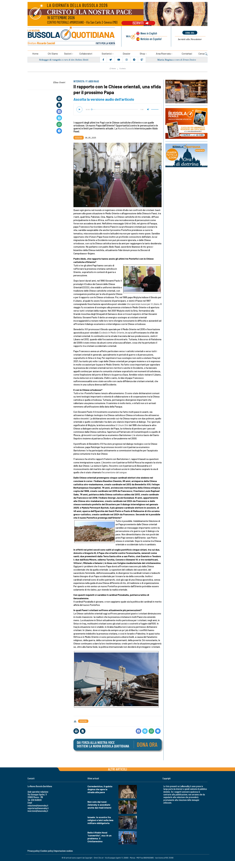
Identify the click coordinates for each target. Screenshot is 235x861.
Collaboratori (85, 53)
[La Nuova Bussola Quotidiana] (72, 36)
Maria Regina (165, 59)
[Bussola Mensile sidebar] (186, 123)
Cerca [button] (201, 53)
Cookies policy (47, 850)
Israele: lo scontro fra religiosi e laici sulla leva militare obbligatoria (100, 820)
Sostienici (107, 53)
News (148, 33)
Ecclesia (123, 68)
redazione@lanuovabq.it (38, 805)
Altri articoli (117, 769)
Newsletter (190, 39)
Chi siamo (53, 53)
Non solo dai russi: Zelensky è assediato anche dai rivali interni (99, 804)
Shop (142, 53)
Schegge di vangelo (50, 59)
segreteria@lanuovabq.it (38, 808)
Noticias (150, 39)
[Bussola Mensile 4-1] (186, 91)
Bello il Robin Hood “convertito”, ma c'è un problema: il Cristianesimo (100, 837)
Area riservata (163, 53)
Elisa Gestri (59, 82)
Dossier (126, 53)
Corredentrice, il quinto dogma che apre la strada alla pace (100, 789)
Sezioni (68, 53)
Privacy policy (33, 850)
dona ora (189, 32)
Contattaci (187, 53)
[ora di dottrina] (186, 155)
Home (35, 53)
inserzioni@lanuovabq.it (38, 810)
